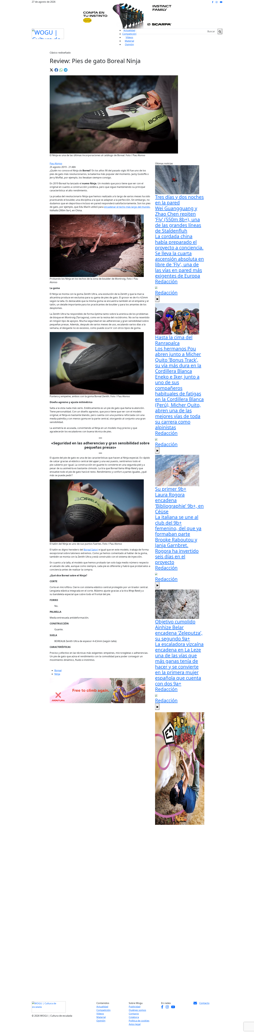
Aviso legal (135, 1024)
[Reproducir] (157, 299)
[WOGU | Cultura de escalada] (48, 33)
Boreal (58, 670)
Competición (129, 33)
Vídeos (129, 37)
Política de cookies (139, 1020)
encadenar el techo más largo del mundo (127, 206)
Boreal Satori (91, 549)
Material (129, 41)
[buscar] (220, 31)
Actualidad (129, 30)
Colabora (134, 1017)
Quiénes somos (137, 1010)
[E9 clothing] (179, 768)
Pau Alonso (56, 163)
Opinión (129, 44)
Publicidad (134, 1006)
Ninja (57, 674)
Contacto (134, 1013)
